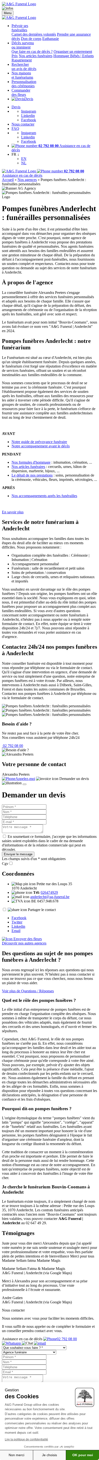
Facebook (28, 120)
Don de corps (31, 39)
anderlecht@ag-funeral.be (49, 897)
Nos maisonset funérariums (22, 75)
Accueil (8, 180)
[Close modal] (24, 784)
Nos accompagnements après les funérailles (44, 496)
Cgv (5, 864)
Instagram (28, 111)
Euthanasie (50, 39)
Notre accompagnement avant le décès (41, 446)
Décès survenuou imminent (23, 45)
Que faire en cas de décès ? (32, 51)
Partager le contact (42, 910)
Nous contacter (23, 124)
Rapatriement (22, 60)
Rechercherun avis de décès (24, 66)
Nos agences (27, 180)
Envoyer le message (18, 854)
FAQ (15, 128)
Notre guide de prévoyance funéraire (39, 442)
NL (23, 163)
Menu (8, 13)
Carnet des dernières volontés (34, 34)
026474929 (49, 892)
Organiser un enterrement (73, 51)
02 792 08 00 (12, 746)
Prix (15, 56)
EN (23, 159)
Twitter (17, 922)
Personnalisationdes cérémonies (24, 84)
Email (16, 931)
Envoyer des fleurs (27, 939)
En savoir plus (13, 512)
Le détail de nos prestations (32, 475)
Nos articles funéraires (35, 56)
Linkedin (28, 116)
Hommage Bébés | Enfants (73, 56)
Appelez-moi (25, 779)
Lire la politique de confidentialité (26, 1439)
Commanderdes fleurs (21, 92)
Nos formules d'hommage (31, 462)
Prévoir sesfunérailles (20, 28)
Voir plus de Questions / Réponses (28, 991)
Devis (28, 99)
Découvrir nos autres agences (24, 943)
